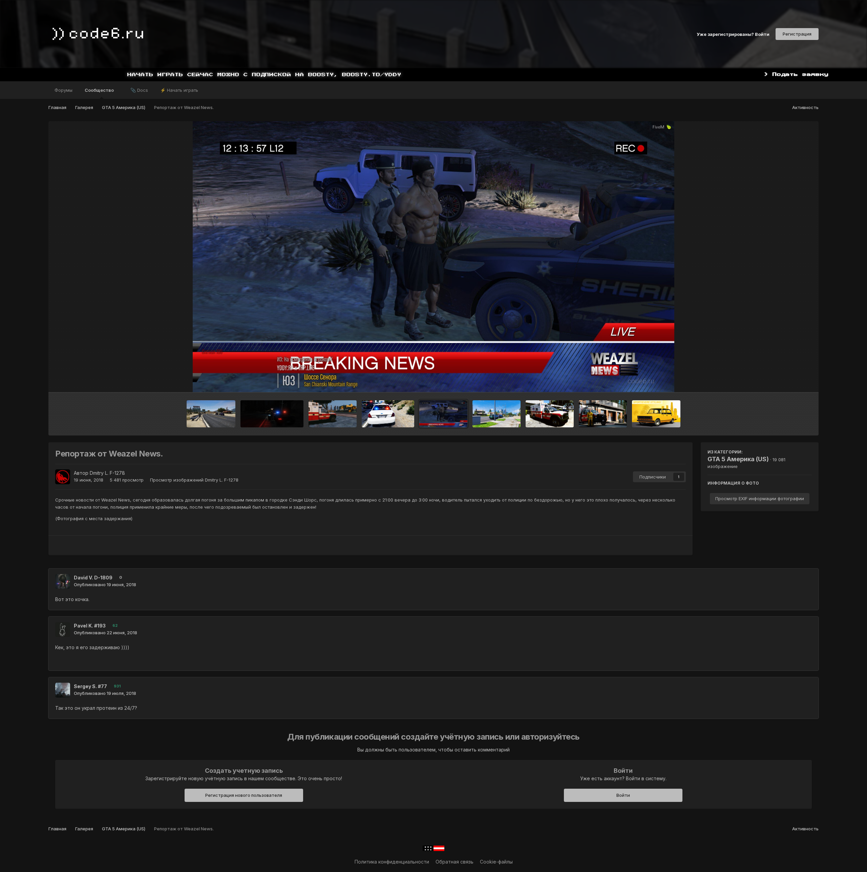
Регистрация (797, 34)
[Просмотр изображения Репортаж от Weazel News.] (443, 413)
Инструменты (788, 380)
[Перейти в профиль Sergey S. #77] (62, 690)
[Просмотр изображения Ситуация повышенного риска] (388, 413)
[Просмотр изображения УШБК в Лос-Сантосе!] (496, 413)
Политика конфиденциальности (392, 862)
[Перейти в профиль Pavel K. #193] (62, 629)
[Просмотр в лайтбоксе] (433, 256)
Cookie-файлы (496, 862)
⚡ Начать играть (179, 90)
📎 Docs (139, 90)
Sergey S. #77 (90, 686)
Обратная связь (454, 862)
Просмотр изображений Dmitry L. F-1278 (194, 480)
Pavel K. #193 (90, 626)
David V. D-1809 (93, 577)
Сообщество (100, 90)
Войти (623, 795)
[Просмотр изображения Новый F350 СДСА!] (603, 413)
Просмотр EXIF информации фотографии (759, 498)
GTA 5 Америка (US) (738, 459)
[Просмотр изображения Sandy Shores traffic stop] (211, 413)
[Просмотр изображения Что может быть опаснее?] (271, 413)
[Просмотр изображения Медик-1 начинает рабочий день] (333, 413)
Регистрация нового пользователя (243, 795)
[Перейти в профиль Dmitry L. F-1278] (62, 476)
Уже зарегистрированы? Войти (733, 34)
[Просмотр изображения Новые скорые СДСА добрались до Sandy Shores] (550, 413)
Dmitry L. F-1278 (107, 473)
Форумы (63, 90)
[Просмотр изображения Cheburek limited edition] (656, 413)
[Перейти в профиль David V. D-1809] (62, 581)
